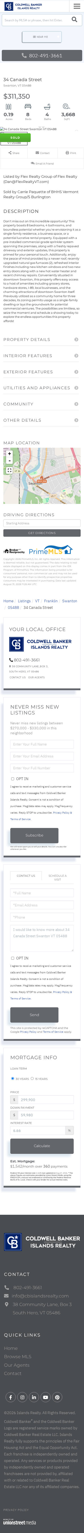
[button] (74, 20)
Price (14, 1092)
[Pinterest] (57, 1397)
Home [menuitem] (11, 1348)
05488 (13, 607)
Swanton (69, 601)
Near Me (42, 36)
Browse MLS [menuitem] (17, 1356)
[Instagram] (22, 1397)
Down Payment (22, 1107)
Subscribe (34, 835)
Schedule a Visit (58, 877)
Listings (24, 601)
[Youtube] (45, 1397)
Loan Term (18, 1068)
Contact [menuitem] (13, 1373)
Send (34, 1015)
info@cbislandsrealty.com (40, 1296)
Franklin (51, 601)
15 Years (40, 1079)
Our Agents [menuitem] (17, 1365)
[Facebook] (10, 1397)
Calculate (42, 1146)
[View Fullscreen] (9, 470)
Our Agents (36, 677)
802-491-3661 (45, 55)
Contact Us (18, 677)
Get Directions (42, 533)
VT (37, 601)
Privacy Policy (28, 1031)
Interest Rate (21, 1123)
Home (8, 601)
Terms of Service (53, 1031)
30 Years (22, 1079)
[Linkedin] (34, 1397)
